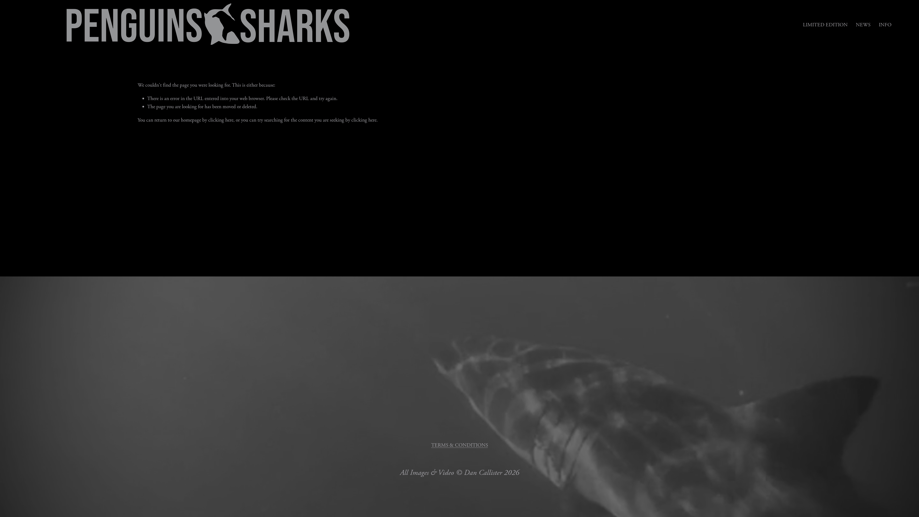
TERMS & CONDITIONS (459, 445)
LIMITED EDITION (825, 25)
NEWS (863, 25)
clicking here (220, 120)
